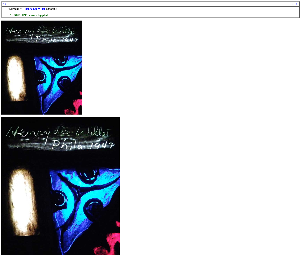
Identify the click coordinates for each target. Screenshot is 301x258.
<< (4, 3)
